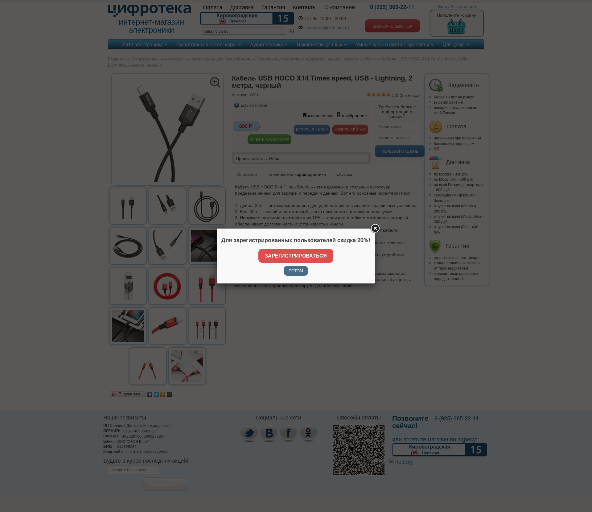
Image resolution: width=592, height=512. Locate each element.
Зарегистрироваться (296, 255)
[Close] (374, 228)
